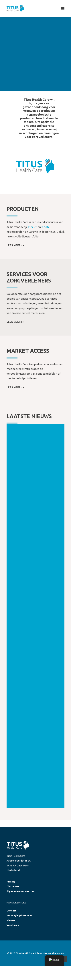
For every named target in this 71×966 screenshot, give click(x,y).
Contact (11, 910)
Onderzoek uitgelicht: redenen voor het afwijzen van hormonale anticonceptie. (34, 476)
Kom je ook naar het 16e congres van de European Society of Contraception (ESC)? (35, 563)
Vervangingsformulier (20, 915)
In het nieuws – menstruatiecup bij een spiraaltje (34, 519)
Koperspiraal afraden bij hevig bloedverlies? (35, 433)
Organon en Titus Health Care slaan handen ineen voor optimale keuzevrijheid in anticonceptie (35, 701)
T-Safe (45, 227)
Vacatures (13, 925)
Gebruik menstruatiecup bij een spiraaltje (35, 785)
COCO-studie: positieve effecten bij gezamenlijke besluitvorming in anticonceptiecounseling (35, 654)
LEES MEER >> (15, 245)
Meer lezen (29, 447)
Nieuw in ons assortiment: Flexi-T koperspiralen (35, 745)
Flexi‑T (32, 227)
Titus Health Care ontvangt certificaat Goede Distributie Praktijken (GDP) (32, 609)
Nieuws (11, 920)
